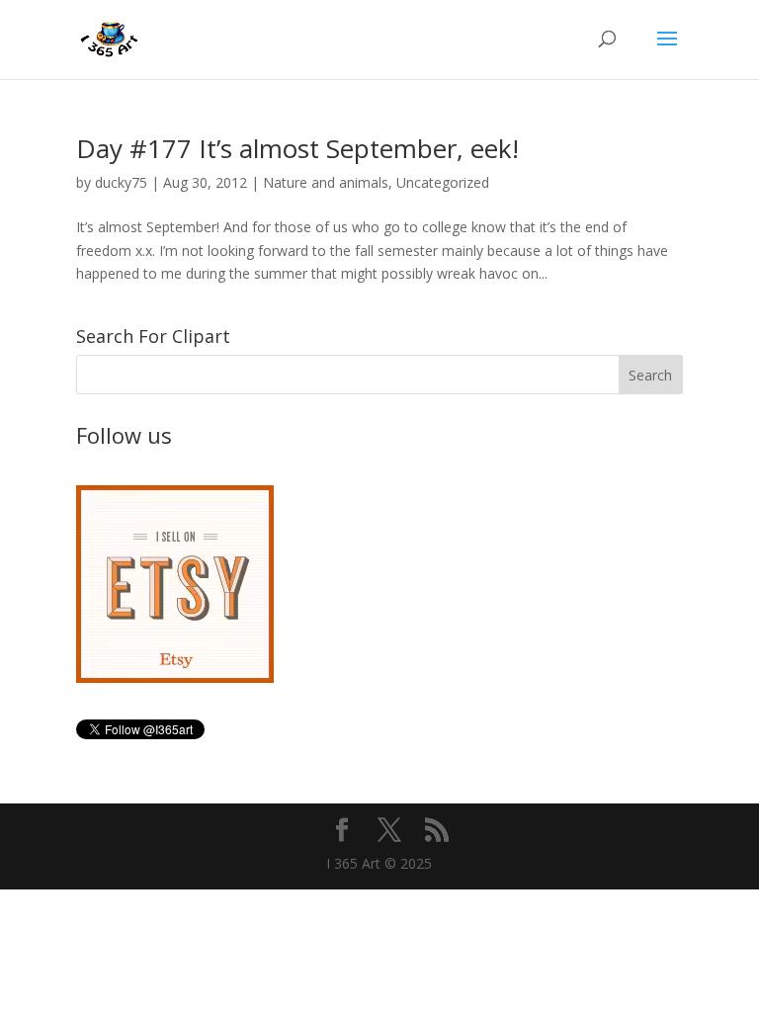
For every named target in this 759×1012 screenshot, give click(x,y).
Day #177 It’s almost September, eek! (297, 148)
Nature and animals (325, 182)
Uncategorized (442, 182)
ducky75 (121, 182)
